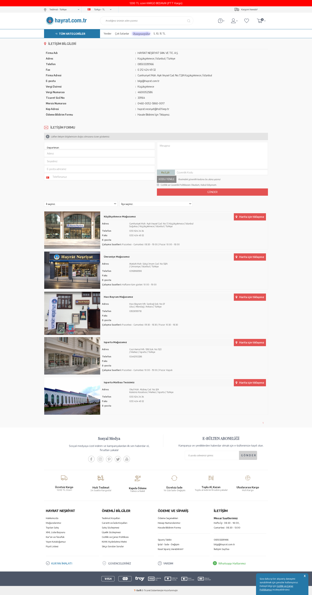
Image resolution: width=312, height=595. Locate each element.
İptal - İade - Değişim (168, 544)
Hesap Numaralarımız (169, 522)
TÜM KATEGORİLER (72, 33)
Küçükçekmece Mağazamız (120, 216)
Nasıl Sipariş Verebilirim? (170, 549)
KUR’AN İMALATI (61, 563)
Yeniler (107, 33)
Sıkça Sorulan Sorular (113, 546)
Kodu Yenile (167, 179)
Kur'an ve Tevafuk (55, 537)
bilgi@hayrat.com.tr (224, 544)
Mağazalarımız (53, 522)
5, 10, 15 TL (159, 33)
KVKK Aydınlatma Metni (114, 541)
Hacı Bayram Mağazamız (118, 296)
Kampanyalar (141, 33)
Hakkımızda (52, 518)
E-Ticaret (146, 590)
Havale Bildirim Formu (169, 527)
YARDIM (168, 563)
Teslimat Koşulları (111, 518)
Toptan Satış (52, 527)
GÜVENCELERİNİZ (119, 563)
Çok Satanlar (122, 33)
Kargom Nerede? (249, 9)
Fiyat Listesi (52, 546)
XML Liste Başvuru (55, 532)
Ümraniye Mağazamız (117, 256)
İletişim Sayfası (221, 549)
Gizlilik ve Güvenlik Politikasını (175, 185)
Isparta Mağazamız (115, 342)
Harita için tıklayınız (251, 216)
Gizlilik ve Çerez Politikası (115, 537)
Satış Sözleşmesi (110, 527)
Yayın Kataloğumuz (56, 541)
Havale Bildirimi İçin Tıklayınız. (154, 114)
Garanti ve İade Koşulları (114, 522)
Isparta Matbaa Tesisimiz (119, 382)
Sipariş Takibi (165, 539)
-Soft (138, 590)
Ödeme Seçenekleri (168, 518)
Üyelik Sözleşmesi (111, 532)
